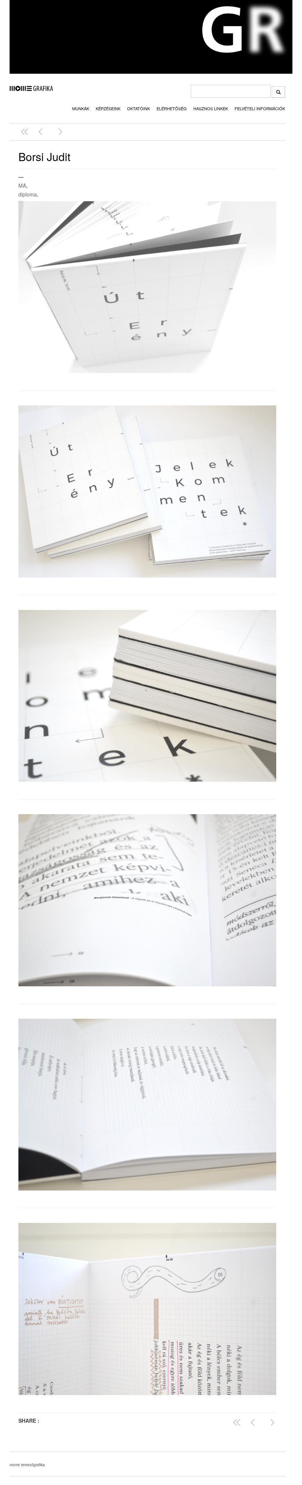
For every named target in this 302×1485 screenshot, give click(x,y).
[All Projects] (238, 1422)
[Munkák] (26, 131)
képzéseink (108, 108)
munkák (80, 108)
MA (22, 185)
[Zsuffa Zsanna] (58, 131)
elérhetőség (172, 108)
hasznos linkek (210, 108)
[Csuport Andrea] (42, 131)
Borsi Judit (44, 156)
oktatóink (138, 108)
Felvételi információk (260, 108)
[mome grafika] (31, 89)
